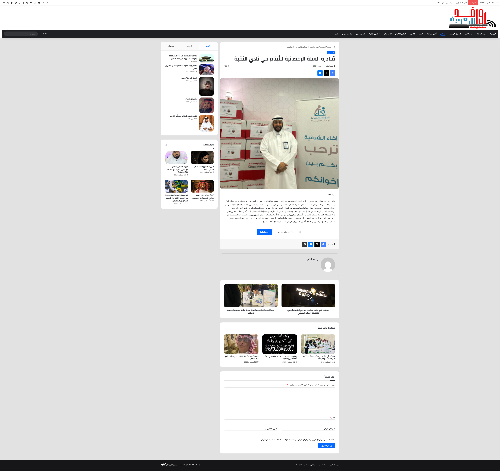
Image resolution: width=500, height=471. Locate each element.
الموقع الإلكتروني (271, 429)
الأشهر (208, 46)
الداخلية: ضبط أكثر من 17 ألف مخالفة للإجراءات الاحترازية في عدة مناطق (183, 57)
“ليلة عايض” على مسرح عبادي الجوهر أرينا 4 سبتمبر (203, 197)
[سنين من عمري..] (206, 105)
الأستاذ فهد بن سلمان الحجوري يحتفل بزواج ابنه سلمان (241, 357)
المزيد (336, 34)
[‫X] (326, 73)
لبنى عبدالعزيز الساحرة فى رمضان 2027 (204, 168)
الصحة (420, 34)
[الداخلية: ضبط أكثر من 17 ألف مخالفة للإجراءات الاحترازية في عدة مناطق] (206, 58)
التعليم (412, 34)
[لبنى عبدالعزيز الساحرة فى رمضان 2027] (202, 157)
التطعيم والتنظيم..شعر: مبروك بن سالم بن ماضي (181, 67)
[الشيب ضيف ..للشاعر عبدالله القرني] (206, 123)
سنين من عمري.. (191, 99)
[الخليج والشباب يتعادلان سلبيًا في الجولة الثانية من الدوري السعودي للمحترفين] (176, 186)
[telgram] (16, 2)
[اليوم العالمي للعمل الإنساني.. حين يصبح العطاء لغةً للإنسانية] (176, 157)
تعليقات (170, 46)
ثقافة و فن (388, 34)
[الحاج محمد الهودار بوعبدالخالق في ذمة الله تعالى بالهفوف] (279, 344)
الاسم (332, 417)
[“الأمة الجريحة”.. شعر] (206, 86)
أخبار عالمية (468, 34)
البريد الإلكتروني (329, 429)
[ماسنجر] (320, 73)
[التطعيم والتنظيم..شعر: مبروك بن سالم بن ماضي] (206, 69)
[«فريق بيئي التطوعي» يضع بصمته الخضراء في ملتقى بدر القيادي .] (318, 344)
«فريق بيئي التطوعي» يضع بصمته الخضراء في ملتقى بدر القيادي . (319, 357)
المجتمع (443, 34)
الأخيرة (189, 46)
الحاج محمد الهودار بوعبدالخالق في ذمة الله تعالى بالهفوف (281, 357)
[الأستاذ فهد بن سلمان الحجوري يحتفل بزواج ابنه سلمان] (241, 344)
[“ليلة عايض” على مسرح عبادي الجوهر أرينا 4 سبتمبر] (202, 186)
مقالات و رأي (347, 34)
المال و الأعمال (400, 34)
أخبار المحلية (481, 34)
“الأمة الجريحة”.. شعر (189, 78)
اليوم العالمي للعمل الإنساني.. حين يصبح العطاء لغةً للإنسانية (445, 3)
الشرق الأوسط (455, 34)
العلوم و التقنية (374, 34)
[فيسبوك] (332, 73)
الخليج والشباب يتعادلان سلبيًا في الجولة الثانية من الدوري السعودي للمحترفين (176, 198)
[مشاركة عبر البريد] (304, 244)
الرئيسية (493, 34)
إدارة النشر (329, 66)
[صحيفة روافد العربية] (472, 17)
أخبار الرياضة (432, 34)
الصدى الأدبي (360, 34)
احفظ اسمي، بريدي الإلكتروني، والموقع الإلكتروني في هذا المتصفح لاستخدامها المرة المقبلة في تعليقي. (296, 440)
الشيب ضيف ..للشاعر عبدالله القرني (183, 116)
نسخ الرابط (264, 232)
